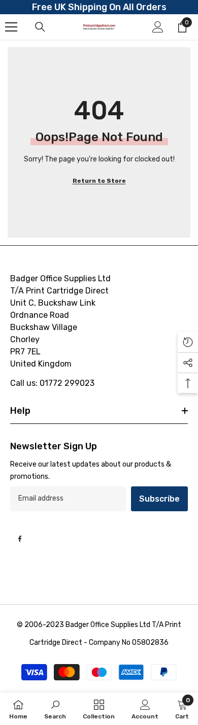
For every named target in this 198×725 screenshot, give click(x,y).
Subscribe (159, 499)
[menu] (11, 27)
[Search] (40, 27)
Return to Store (99, 180)
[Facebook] (19, 538)
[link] (55, 709)
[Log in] (157, 26)
